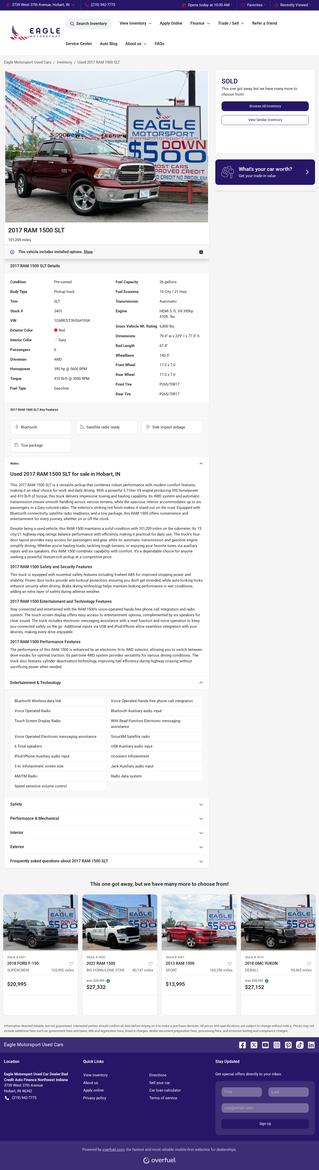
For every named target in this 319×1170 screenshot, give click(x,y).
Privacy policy (94, 1098)
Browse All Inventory (265, 106)
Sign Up (265, 1124)
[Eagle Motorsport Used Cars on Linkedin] (309, 1044)
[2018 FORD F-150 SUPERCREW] (40, 923)
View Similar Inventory (265, 120)
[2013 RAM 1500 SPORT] (199, 923)
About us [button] (133, 43)
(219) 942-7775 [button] (103, 4)
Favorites (255, 5)
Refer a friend (264, 23)
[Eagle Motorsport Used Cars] (35, 32)
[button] (42, 5)
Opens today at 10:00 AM (209, 5)
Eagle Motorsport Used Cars (27, 62)
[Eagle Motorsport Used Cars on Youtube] (263, 1044)
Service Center (79, 43)
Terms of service (163, 1098)
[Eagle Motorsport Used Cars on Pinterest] (286, 1044)
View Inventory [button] (133, 23)
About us (90, 1083)
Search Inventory (91, 23)
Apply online (93, 1090)
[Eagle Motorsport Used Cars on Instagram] (275, 1044)
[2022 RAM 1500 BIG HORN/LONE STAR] (119, 923)
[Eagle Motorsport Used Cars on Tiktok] (298, 1044)
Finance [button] (197, 23)
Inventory (64, 62)
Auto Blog (108, 43)
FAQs (159, 43)
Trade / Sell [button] (228, 23)
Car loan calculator (165, 1090)
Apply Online (171, 23)
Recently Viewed (294, 5)
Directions (157, 1075)
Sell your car (159, 1083)
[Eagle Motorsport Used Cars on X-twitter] (252, 1044)
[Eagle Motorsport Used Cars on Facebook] (240, 1044)
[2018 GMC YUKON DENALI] (278, 923)
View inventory (95, 1075)
